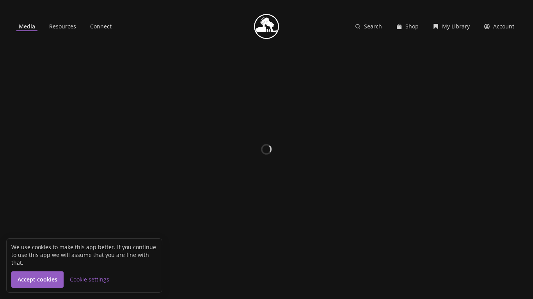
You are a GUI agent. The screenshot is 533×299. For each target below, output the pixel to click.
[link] (27, 26)
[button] (37, 279)
